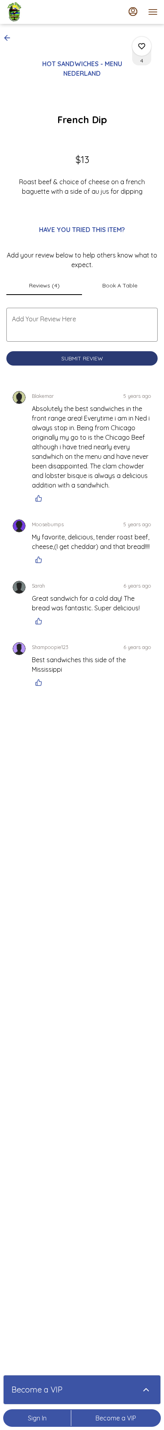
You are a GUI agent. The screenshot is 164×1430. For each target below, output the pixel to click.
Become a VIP (116, 1418)
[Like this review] (40, 498)
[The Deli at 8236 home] (42, 12)
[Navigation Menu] (153, 12)
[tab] (44, 285)
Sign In (37, 1418)
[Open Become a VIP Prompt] (146, 1389)
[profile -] (133, 11)
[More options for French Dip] (141, 46)
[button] (9, 37)
